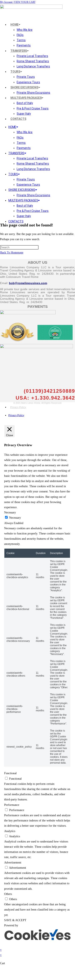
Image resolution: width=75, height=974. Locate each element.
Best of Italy (25, 103)
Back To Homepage (11, 252)
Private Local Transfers (32, 56)
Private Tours (26, 76)
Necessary (15, 517)
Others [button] (8, 894)
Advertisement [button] (12, 862)
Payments (24, 45)
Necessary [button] (10, 512)
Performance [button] (11, 804)
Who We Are (24, 29)
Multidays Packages (25, 97)
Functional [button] (10, 773)
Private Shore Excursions (33, 92)
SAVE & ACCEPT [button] (15, 920)
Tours (15, 71)
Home (14, 24)
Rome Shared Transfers (33, 61)
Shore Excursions (24, 87)
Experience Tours (28, 82)
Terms (21, 40)
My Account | (7, 2)
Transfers (18, 50)
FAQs (20, 35)
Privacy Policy (18, 407)
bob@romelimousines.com (28, 283)
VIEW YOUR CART (24, 2)
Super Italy (24, 113)
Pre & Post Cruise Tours (33, 108)
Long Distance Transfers (33, 66)
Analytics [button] (9, 831)
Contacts (18, 119)
